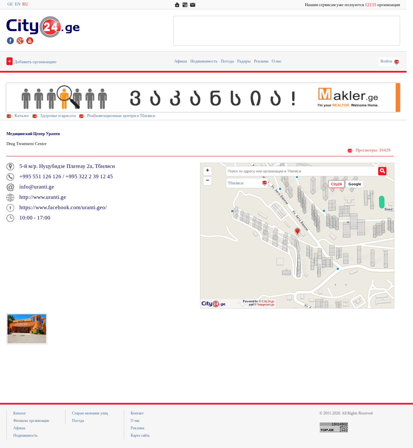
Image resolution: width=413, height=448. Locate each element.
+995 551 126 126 (40, 176)
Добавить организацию (32, 60)
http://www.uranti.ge (42, 197)
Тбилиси (235, 182)
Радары (244, 61)
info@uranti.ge (36, 187)
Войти (386, 61)
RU (25, 4)
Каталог (22, 115)
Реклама (261, 61)
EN (17, 4)
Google (354, 184)
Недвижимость (203, 61)
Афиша (180, 61)
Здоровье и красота (58, 115)
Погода (227, 61)
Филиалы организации (31, 420)
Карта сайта (140, 435)
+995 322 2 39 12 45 (89, 176)
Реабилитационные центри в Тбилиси (121, 115)
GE (10, 4)
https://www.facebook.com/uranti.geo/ (63, 207)
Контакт (137, 413)
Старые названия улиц (90, 413)
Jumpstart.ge (265, 304)
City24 (336, 184)
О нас (277, 61)
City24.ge (268, 301)
